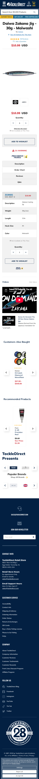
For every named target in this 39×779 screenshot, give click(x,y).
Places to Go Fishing (9, 633)
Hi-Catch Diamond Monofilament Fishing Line (19, 377)
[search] (34, 12)
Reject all (19, 772)
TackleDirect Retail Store (14, 560)
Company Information (10, 654)
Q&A (19, 182)
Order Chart (19, 170)
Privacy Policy (16, 763)
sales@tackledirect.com (10, 579)
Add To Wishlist (19, 141)
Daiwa (20, 32)
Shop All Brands (18, 477)
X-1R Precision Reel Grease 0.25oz (19, 434)
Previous (4, 467)
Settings (20, 767)
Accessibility (6, 604)
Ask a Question (21, 41)
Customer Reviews (9, 658)
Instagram (10, 696)
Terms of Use (23, 756)
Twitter (9, 711)
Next (34, 467)
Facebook (10, 691)
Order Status (6, 618)
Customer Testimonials (10, 661)
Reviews (19, 176)
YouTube (10, 701)
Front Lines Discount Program (12, 669)
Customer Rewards (9, 665)
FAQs (4, 636)
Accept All (19, 776)
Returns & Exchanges (9, 622)
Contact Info (6, 607)
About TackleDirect (9, 651)
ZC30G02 (9, 195)
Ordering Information (9, 615)
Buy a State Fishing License (12, 629)
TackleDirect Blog (13, 687)
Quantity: (19, 118)
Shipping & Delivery (9, 611)
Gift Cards (6, 625)
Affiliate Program (8, 672)
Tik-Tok (9, 706)
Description (19, 164)
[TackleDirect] (16, 4)
